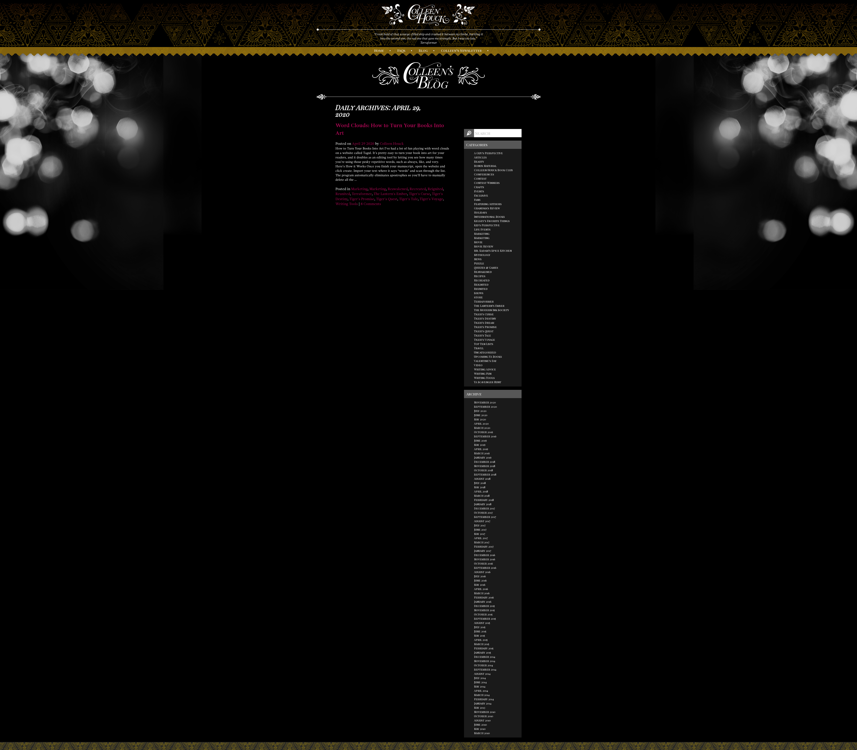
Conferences (484, 174)
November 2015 (484, 610)
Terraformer (362, 194)
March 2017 (481, 542)
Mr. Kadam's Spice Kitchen (493, 250)
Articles (480, 157)
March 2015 (481, 644)
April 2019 (481, 449)
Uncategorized (485, 352)
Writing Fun (482, 373)
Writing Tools (346, 204)
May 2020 (480, 419)
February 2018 (484, 500)
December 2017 (484, 508)
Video (478, 365)
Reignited (435, 189)
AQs (401, 50)
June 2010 (480, 724)
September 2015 (485, 618)
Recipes (479, 276)
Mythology (482, 255)
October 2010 (483, 716)
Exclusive (481, 195)
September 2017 (485, 517)
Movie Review (483, 246)
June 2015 (480, 631)
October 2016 (483, 563)
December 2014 (484, 657)
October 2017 (483, 512)
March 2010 (482, 733)
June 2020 (480, 415)
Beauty (479, 161)
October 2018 (483, 470)
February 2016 (484, 597)
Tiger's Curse (419, 194)
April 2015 (481, 640)
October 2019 (483, 432)
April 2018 (481, 491)
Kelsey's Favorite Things (492, 221)
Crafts (479, 187)
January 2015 (482, 652)
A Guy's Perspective (488, 153)
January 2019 (482, 457)
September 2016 (485, 567)
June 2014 (480, 682)
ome (379, 50)
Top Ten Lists (483, 344)
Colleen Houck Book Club (493, 170)
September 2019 (485, 436)
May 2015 (479, 635)
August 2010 (482, 720)
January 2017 (482, 551)
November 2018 (484, 466)
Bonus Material (485, 166)
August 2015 (482, 623)
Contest (480, 178)
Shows (478, 293)
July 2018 (480, 483)
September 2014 (485, 669)
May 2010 (480, 729)
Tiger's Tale (408, 199)
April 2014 (481, 690)
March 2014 (482, 695)
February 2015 (483, 648)
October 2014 (483, 665)
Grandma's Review (487, 208)
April (356, 144)
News (478, 259)
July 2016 (480, 576)
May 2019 (479, 445)
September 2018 (485, 474)
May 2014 (479, 686)
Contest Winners (487, 183)
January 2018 (482, 504)
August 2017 (482, 521)
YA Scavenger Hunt (487, 382)
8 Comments (371, 204)
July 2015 (479, 627)
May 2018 (479, 487)
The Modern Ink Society (491, 310)
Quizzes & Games (486, 267)
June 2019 (480, 440)
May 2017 (479, 534)
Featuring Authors (488, 204)
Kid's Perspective (487, 225)
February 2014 (484, 699)
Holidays (480, 212)
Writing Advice (485, 369)
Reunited (342, 194)
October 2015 (483, 614)
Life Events (482, 229)
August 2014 (482, 673)
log (423, 50)
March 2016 (482, 593)
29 (363, 144)
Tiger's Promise (361, 199)
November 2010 (484, 712)
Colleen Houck (392, 144)
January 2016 (482, 601)
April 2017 (481, 538)
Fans (477, 200)
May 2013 (479, 707)
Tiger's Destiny (485, 318)
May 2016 (479, 584)
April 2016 (481, 589)
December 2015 (484, 606)
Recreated (418, 189)
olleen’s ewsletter (461, 50)
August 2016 (482, 572)
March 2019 (482, 453)
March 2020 (482, 428)
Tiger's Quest (386, 199)
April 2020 (481, 423)
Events (479, 191)
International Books (489, 216)
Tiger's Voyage (431, 199)
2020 (370, 144)
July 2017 (480, 525)
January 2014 (482, 703)
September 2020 (485, 406)
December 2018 (484, 461)
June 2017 (480, 529)
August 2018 (482, 478)
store (478, 297)
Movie (478, 242)
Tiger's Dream (484, 322)
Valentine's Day (485, 361)
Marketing (359, 189)
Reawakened (398, 189)
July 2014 (480, 678)
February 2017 (484, 546)
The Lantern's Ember (390, 194)
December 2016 (484, 555)
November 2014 (484, 661)
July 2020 (480, 411)
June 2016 (480, 580)
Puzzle (479, 263)
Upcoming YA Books (488, 356)
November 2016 (484, 559)
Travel (479, 348)
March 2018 (482, 495)
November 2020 (485, 402)
